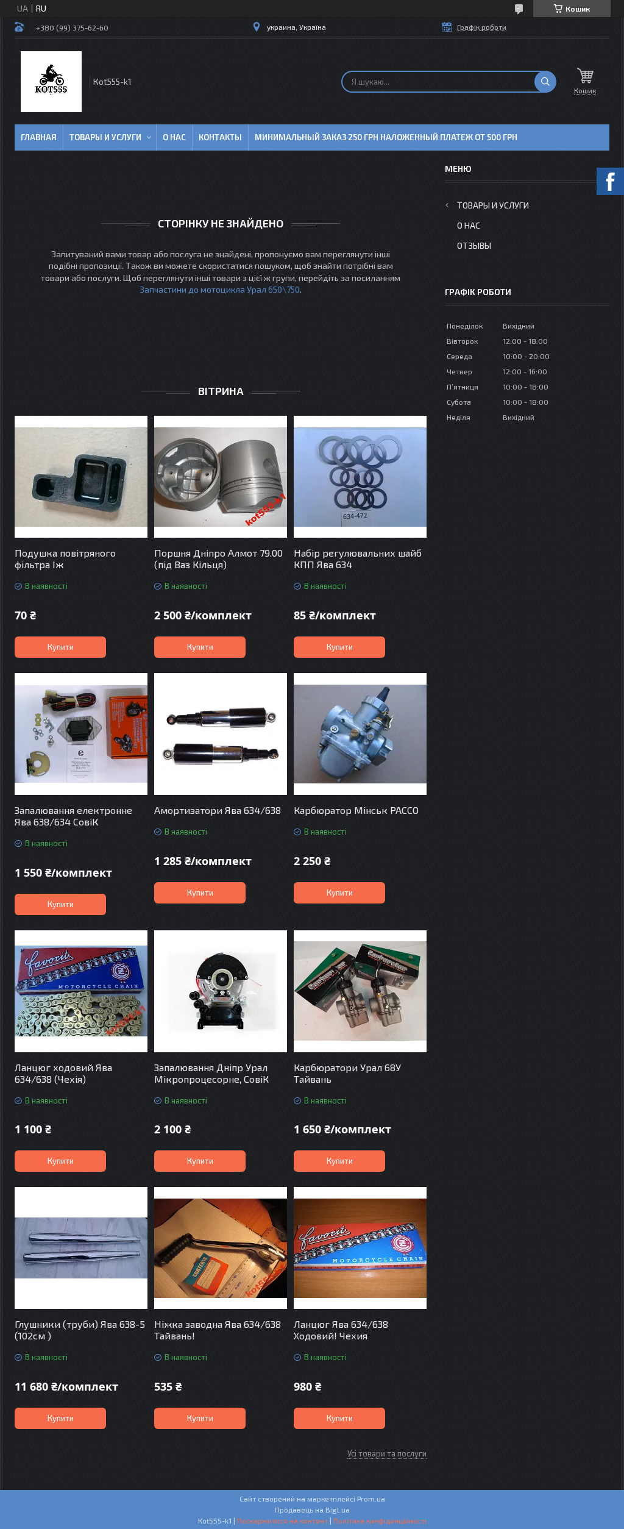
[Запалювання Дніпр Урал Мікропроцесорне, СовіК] (220, 991)
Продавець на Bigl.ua (312, 1509)
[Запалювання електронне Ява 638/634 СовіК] (81, 734)
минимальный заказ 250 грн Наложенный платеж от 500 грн (386, 137)
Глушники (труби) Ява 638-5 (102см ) (80, 1329)
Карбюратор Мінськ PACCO (356, 810)
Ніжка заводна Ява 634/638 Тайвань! (217, 1329)
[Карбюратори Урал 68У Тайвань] (360, 991)
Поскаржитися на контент (282, 1520)
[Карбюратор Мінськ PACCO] (360, 734)
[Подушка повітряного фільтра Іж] (81, 477)
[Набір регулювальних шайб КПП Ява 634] (360, 477)
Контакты (220, 137)
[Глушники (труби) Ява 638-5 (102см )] (81, 1248)
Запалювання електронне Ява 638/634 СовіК (73, 815)
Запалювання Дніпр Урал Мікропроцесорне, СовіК (211, 1073)
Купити (61, 647)
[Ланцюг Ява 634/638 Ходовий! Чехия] (360, 1248)
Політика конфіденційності (380, 1520)
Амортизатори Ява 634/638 (217, 810)
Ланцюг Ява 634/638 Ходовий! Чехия (341, 1329)
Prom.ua (371, 1498)
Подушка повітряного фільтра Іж (65, 558)
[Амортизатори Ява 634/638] (220, 734)
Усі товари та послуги (387, 1453)
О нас (174, 137)
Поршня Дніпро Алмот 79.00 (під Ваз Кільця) (218, 558)
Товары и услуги (105, 137)
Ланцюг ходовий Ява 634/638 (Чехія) (63, 1073)
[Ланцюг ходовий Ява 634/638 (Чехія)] (81, 991)
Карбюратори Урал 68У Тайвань (347, 1073)
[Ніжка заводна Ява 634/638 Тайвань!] (220, 1248)
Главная (39, 137)
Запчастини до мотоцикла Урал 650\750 (220, 289)
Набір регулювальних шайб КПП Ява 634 (358, 558)
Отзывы (474, 245)
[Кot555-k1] (51, 81)
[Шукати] (545, 82)
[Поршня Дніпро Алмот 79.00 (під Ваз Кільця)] (220, 477)
